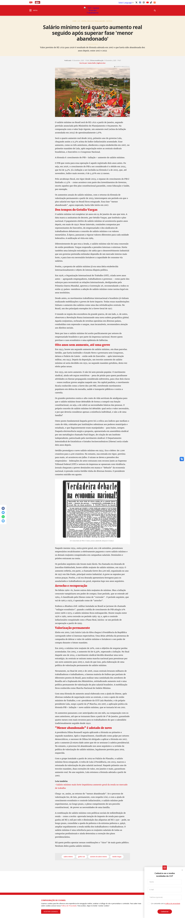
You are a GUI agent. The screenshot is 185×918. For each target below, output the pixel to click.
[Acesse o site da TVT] (30, 3)
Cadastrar (165, 911)
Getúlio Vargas (116, 857)
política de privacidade (172, 903)
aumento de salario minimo (98, 857)
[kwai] (155, 2)
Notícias (109, 21)
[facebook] (140, 2)
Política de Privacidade (69, 906)
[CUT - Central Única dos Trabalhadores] (92, 10)
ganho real (81, 857)
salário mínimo (68, 857)
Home (74, 21)
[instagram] (144, 2)
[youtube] (147, 2)
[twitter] (136, 2)
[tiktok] (151, 2)
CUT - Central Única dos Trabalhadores (91, 21)
